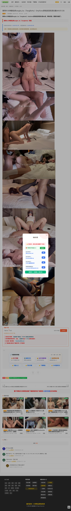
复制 (43, 252)
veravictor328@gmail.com (32, 268)
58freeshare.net (29, 253)
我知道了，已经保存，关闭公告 (35, 272)
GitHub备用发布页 (30, 263)
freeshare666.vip (30, 258)
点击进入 (42, 248)
